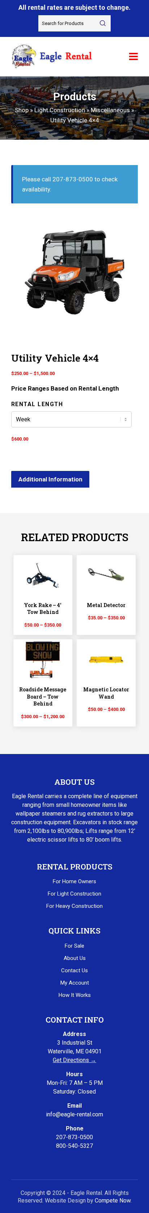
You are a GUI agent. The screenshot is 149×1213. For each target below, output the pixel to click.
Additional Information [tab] (50, 479)
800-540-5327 (74, 1145)
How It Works (75, 995)
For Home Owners (74, 881)
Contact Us (74, 970)
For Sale (74, 946)
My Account (74, 983)
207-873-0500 (74, 1137)
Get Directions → (74, 1060)
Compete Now (113, 1200)
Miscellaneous (110, 110)
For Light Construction (74, 893)
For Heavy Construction (74, 906)
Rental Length (37, 404)
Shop (22, 110)
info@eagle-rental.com (74, 1114)
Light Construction (59, 110)
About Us (75, 958)
